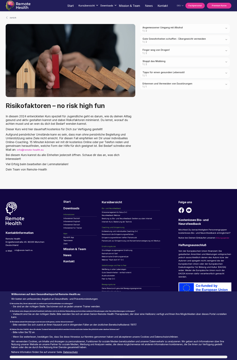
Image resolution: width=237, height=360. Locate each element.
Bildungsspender (186, 242)
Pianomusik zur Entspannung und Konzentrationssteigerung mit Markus (137, 249)
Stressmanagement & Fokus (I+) (118, 215)
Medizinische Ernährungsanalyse (118, 268)
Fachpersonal (188, 5)
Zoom (66, 252)
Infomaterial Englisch (73, 225)
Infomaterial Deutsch (73, 221)
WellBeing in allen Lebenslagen (117, 283)
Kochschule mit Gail (112, 264)
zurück (14, 18)
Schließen (119, 356)
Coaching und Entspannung (116, 233)
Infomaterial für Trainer (75, 233)
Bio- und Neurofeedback (114, 210)
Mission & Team (117, 5)
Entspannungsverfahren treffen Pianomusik (124, 245)
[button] (71, 5)
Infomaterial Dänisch (73, 229)
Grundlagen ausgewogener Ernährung (121, 260)
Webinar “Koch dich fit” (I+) (115, 272)
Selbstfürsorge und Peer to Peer (118, 279)
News (137, 5)
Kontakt (151, 5)
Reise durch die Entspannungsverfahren (122, 241)
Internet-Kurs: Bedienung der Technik (121, 226)
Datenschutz (73, 350)
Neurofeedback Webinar (114, 219)
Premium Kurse (216, 5)
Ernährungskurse (110, 256)
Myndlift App (69, 244)
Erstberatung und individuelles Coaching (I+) (124, 238)
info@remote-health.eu (33, 150)
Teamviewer (69, 248)
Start (53, 5)
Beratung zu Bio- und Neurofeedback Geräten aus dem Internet (134, 222)
